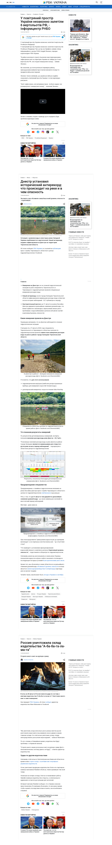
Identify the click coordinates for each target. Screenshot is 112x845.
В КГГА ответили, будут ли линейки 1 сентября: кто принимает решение (79, 243)
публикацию (57, 248)
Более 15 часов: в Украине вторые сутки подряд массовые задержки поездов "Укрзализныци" (79, 255)
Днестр (33, 594)
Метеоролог (32, 599)
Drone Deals (45, 10)
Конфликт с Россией (38, 14)
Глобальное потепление (51, 596)
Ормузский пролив (55, 10)
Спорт (64, 6)
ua (7, 2)
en (10, 2)
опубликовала (46, 493)
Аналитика (34, 6)
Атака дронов (35, 809)
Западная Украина (26, 596)
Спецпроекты (85, 6)
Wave (70, 6)
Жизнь (58, 6)
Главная (23, 14)
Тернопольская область (54, 594)
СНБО (22, 138)
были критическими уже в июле (53, 560)
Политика (43, 6)
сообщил (48, 702)
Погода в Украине (41, 594)
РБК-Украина (29, 138)
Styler (75, 6)
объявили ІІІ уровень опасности (48, 566)
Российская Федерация (41, 138)
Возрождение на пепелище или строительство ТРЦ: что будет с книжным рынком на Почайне (79, 69)
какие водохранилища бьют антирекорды (41, 569)
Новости (25, 6)
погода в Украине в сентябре (53, 575)
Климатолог (24, 599)
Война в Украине (65, 10)
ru (13, 2)
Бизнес (51, 6)
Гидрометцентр (25, 594)
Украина (51, 138)
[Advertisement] (43, 266)
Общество (35, 177)
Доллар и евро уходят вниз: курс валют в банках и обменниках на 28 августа (79, 248)
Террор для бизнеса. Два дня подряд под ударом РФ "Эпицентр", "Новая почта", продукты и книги (79, 36)
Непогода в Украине (38, 596)
